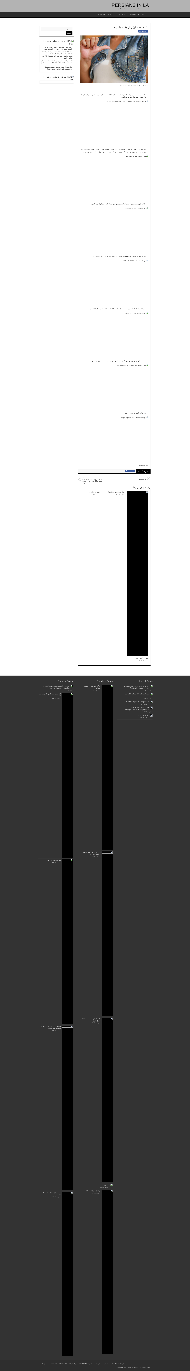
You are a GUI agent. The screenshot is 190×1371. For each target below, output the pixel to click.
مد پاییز (106, 1185)
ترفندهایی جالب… (95, 492)
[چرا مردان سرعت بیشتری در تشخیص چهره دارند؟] (67, 1107)
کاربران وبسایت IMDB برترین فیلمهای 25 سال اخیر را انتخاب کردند (92, 480)
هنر (110, 14)
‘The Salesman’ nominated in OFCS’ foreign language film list (136, 687)
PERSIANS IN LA (130, 5)
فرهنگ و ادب (103, 14)
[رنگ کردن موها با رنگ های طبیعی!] (67, 1274)
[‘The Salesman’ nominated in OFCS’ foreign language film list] (72, 686)
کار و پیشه (117, 14)
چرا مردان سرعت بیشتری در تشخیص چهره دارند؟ (51, 1027)
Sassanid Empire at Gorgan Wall (137, 702)
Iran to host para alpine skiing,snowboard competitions (137, 708)
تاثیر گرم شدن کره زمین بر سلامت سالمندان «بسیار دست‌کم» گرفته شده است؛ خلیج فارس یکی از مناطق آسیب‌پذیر (56, 62)
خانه (148, 14)
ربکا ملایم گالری (143, 715)
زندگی (124, 14)
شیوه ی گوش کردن (141, 658)
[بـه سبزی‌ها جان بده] (67, 941)
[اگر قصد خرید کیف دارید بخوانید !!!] (67, 775)
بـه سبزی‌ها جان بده (54, 860)
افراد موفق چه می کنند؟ (116, 492)
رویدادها (141, 14)
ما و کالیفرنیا (133, 14)
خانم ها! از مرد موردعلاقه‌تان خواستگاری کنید (90, 853)
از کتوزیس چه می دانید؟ (92, 1191)
